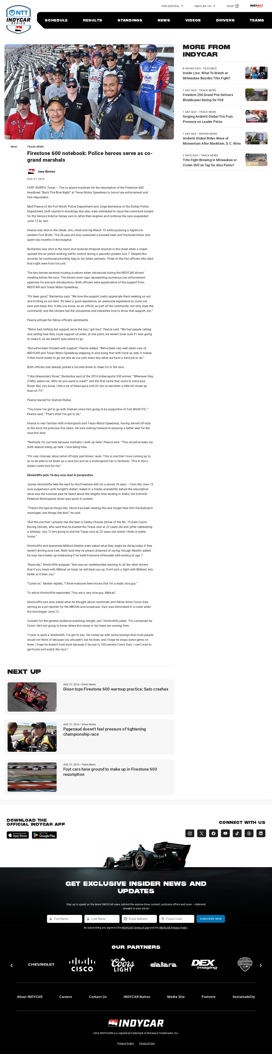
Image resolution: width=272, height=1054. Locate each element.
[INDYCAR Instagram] (189, 833)
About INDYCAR (30, 996)
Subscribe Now (211, 918)
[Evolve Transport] (163, 964)
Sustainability (244, 996)
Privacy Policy (125, 1043)
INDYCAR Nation (137, 996)
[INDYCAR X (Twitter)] (201, 833)
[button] (11, 965)
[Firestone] (204, 964)
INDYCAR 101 (203, 6)
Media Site (176, 996)
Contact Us (98, 996)
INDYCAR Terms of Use (135, 927)
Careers (65, 996)
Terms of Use (147, 1043)
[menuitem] (56, 20)
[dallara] (41, 964)
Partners (209, 996)
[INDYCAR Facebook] (213, 833)
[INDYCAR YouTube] (225, 833)
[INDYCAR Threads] (249, 833)
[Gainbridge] (245, 964)
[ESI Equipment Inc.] (123, 964)
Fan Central (171, 6)
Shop (230, 6)
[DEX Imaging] (82, 964)
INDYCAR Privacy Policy (173, 927)
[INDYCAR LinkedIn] (260, 833)
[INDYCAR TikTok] (237, 833)
